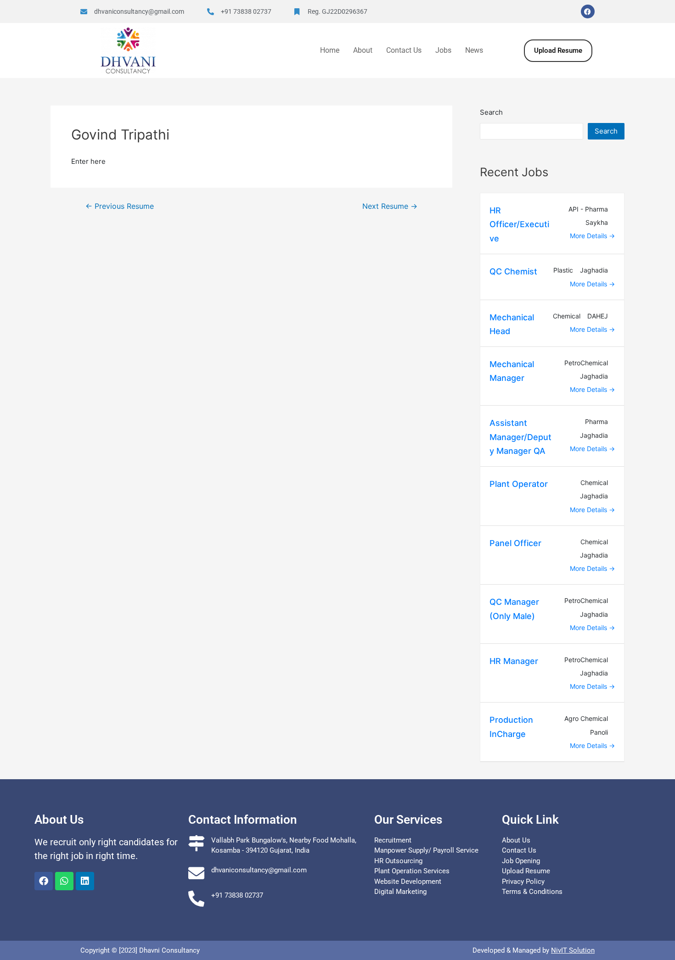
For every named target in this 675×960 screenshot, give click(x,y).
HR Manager (513, 661)
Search (491, 112)
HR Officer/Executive (519, 224)
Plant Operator (518, 484)
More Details (589, 236)
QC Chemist (513, 271)
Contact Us (404, 50)
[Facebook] (588, 11)
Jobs (443, 50)
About (362, 50)
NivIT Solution (573, 950)
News (474, 50)
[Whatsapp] (64, 881)
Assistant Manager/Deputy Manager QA (520, 437)
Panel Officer (515, 543)
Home (329, 50)
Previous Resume (119, 206)
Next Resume (389, 206)
